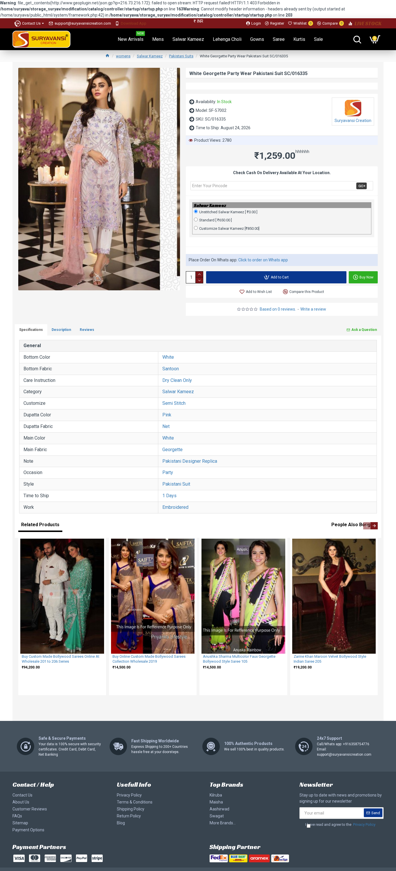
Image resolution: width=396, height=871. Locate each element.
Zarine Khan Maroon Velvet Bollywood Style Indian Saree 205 (330, 659)
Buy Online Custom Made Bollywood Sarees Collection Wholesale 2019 (149, 659)
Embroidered (175, 507)
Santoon (170, 368)
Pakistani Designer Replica (189, 461)
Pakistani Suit (176, 484)
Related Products (40, 524)
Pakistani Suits (181, 56)
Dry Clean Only (177, 380)
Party (167, 472)
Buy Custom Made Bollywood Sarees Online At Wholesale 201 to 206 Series (60, 659)
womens (123, 56)
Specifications (31, 330)
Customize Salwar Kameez (229, 228)
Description (61, 330)
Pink (166, 415)
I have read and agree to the (340, 824)
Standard (215, 220)
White (168, 357)
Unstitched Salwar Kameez (228, 212)
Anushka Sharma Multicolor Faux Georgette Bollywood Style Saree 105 (239, 659)
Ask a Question (364, 330)
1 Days (169, 495)
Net (166, 426)
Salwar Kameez (150, 56)
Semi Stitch (174, 403)
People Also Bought (353, 524)
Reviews (87, 330)
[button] (366, 525)
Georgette (172, 449)
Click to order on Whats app (263, 260)
